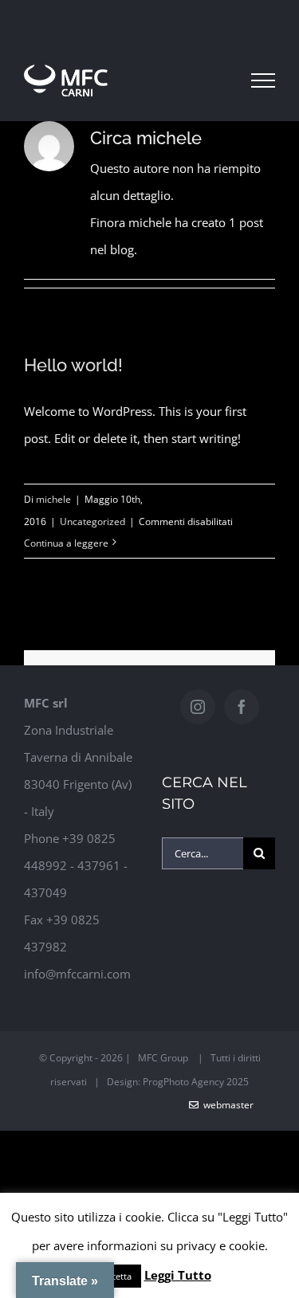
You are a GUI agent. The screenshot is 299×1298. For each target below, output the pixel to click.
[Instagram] (197, 706)
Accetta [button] (117, 1276)
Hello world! (73, 365)
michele (53, 499)
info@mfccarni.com (77, 974)
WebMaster (226, 1105)
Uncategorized (92, 521)
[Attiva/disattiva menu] (263, 80)
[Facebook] (241, 706)
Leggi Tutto (177, 1275)
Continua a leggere (66, 543)
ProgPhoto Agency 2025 (196, 1081)
